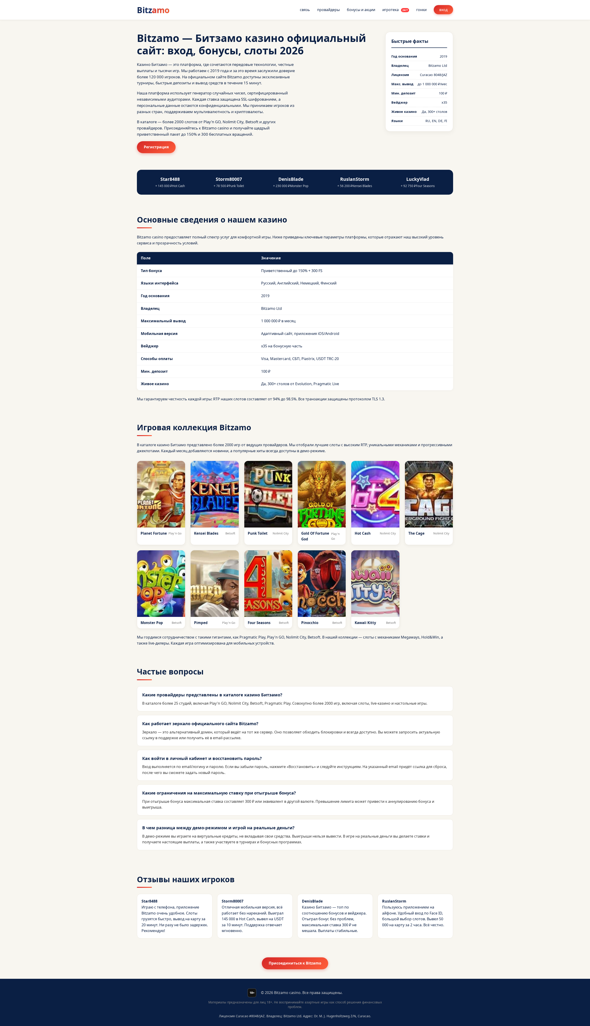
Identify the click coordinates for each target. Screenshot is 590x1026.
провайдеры (328, 9)
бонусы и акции (361, 9)
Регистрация (156, 147)
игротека (395, 9)
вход (443, 9)
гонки (421, 9)
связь (305, 9)
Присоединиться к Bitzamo (295, 963)
